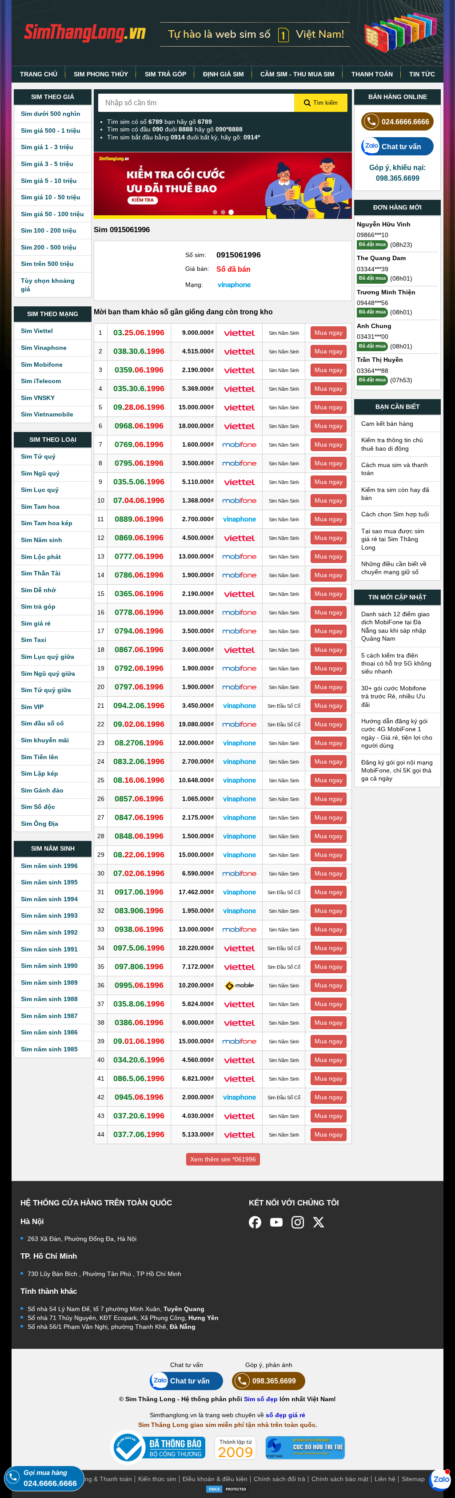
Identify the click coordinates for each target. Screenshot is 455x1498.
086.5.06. (138, 1078)
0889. (139, 519)
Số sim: (195, 254)
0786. (139, 575)
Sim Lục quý (40, 489)
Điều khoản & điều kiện (215, 1478)
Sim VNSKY (38, 397)
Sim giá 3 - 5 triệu (47, 163)
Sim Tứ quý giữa (46, 690)
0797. (139, 686)
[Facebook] (255, 1222)
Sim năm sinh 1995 (49, 882)
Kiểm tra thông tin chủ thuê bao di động (392, 444)
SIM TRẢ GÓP (165, 74)
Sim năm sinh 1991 (49, 949)
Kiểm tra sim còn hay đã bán (395, 493)
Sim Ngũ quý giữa (48, 673)
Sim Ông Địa (39, 823)
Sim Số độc (38, 806)
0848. (139, 836)
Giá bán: (197, 268)
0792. (139, 668)
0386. (139, 1022)
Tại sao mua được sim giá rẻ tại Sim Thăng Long (392, 539)
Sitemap (413, 1478)
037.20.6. (138, 1115)
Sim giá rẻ (36, 623)
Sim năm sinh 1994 (49, 899)
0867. (139, 649)
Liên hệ (385, 1478)
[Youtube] (276, 1222)
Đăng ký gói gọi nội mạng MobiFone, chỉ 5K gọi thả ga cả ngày (397, 770)
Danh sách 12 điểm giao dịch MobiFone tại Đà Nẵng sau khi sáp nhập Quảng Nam (395, 626)
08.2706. (139, 742)
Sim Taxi (33, 639)
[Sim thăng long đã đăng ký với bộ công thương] (157, 1448)
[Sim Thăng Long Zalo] (440, 1479)
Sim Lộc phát (41, 556)
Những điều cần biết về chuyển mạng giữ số (394, 567)
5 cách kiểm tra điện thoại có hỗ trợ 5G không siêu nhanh (396, 663)
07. (138, 500)
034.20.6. (138, 1059)
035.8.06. (138, 1003)
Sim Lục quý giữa (47, 656)
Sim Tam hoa (40, 506)
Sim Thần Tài (40, 573)
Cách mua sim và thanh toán (394, 468)
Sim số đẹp (261, 1399)
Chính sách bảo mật (339, 1478)
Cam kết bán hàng (387, 423)
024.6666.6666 (405, 122)
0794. (139, 630)
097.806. (139, 966)
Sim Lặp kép (39, 773)
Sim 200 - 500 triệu (48, 247)
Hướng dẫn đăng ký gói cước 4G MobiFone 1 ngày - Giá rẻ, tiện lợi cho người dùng (396, 733)
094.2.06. (138, 705)
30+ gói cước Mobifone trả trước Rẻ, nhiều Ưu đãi (393, 696)
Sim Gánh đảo (42, 790)
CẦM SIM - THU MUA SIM (297, 74)
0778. (139, 612)
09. (138, 407)
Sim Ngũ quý (40, 473)
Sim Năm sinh (41, 539)
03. (138, 332)
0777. (139, 556)
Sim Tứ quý (38, 456)
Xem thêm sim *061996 (223, 1159)
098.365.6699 (274, 1381)
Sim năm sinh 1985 (49, 1049)
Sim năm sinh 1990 (49, 965)
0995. (139, 985)
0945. (139, 1097)
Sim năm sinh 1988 (49, 999)
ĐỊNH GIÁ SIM (223, 74)
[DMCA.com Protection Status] (227, 1488)
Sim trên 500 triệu (47, 263)
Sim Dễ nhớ (38, 590)
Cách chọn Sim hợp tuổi (395, 514)
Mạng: (194, 284)
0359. (139, 369)
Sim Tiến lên (39, 757)
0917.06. (139, 892)
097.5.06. (138, 947)
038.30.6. (138, 351)
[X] (319, 1222)
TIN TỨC (422, 74)
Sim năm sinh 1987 (49, 1015)
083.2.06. (138, 761)
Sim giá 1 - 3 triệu (47, 147)
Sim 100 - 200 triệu (48, 230)
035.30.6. (138, 388)
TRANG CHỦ (38, 74)
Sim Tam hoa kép (46, 523)
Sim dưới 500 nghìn (50, 113)
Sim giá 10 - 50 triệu (50, 197)
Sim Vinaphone (44, 347)
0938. (139, 929)
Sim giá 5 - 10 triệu (49, 180)
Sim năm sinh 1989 (49, 982)
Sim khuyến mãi (45, 740)
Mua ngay (329, 332)
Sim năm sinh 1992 (49, 932)
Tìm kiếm (325, 102)
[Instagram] (297, 1222)
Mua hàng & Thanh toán (98, 1478)
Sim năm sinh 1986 (49, 1032)
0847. (139, 817)
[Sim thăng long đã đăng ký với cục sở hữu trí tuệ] (305, 1448)
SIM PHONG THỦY (101, 74)
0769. (139, 444)
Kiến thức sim (157, 1478)
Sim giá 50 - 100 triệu (52, 214)
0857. (139, 798)
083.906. (139, 910)
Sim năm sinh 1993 (49, 915)
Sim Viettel (37, 330)
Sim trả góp (38, 606)
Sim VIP (32, 706)
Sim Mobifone (42, 364)
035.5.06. (138, 481)
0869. (139, 537)
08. (138, 780)
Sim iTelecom (41, 380)
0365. (139, 593)
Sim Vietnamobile (47, 414)
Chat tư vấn (401, 147)
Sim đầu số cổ (42, 723)
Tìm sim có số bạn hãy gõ (159, 121)
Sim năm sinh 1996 (49, 865)
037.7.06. (138, 1134)
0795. (139, 463)
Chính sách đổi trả (279, 1478)
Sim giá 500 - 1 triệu (50, 130)
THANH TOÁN (372, 74)
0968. (139, 425)
